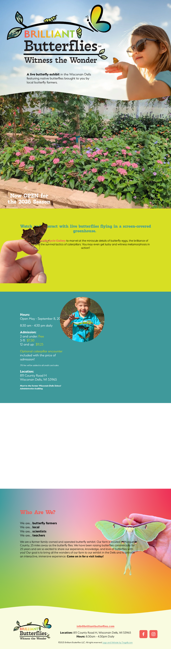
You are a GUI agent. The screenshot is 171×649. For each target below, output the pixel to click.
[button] (21, 424)
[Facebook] (143, 634)
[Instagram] (153, 634)
